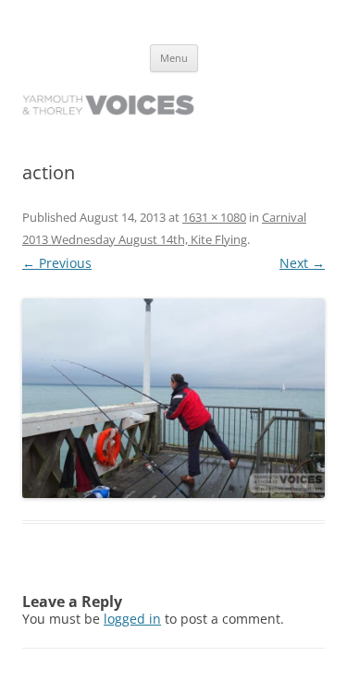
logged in (132, 618)
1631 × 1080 (214, 217)
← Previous (57, 263)
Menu (174, 58)
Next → (302, 263)
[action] (173, 398)
